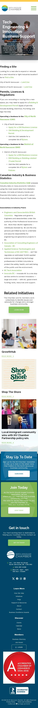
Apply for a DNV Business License (22, 155)
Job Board (19, 642)
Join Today (19, 510)
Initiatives (19, 596)
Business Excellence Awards (19, 612)
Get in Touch (19, 542)
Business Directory (19, 639)
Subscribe (19, 474)
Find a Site (9, 77)
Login (20, 647)
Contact (19, 609)
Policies (11, 170)
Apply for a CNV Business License (22, 127)
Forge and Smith (25, 704)
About (19, 606)
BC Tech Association (13, 270)
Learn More (19, 310)
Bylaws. (25, 140)
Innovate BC (9, 273)
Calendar (19, 626)
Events (19, 622)
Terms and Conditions (25, 702)
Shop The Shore (11, 391)
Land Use (25, 82)
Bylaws (25, 167)
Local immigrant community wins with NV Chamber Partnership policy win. (19, 435)
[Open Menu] (33, 8)
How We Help (19, 593)
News (19, 629)
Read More (7, 356)
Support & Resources (19, 603)
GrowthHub (9, 351)
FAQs (19, 599)
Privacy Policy (10, 702)
